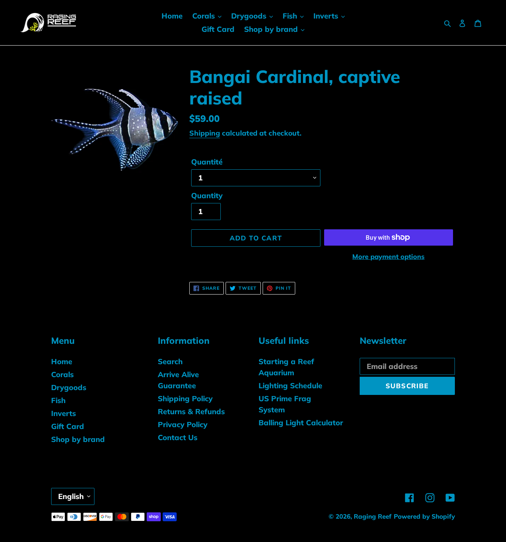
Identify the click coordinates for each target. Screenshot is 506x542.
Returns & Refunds (191, 411)
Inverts (63, 413)
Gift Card (67, 426)
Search (170, 361)
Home (61, 361)
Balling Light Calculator (301, 422)
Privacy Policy (182, 424)
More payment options (388, 256)
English (71, 496)
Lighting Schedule (290, 385)
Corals (62, 374)
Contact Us (177, 437)
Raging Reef (373, 516)
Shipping (204, 133)
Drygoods (68, 387)
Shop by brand (78, 439)
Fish (58, 400)
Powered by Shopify (424, 516)
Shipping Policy (185, 398)
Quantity (207, 195)
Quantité (207, 161)
